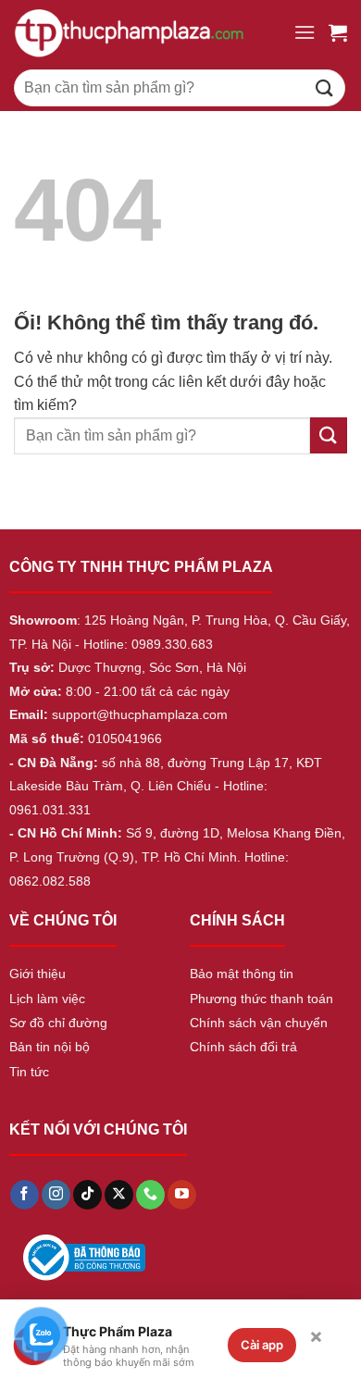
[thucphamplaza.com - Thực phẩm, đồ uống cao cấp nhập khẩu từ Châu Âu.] (147, 32)
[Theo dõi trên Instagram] (56, 1195)
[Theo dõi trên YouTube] (182, 1195)
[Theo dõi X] (119, 1195)
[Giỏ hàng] (338, 32)
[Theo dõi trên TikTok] (87, 1195)
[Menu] (304, 32)
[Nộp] (324, 87)
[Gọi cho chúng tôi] (150, 1195)
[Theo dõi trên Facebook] (24, 1195)
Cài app (262, 1344)
